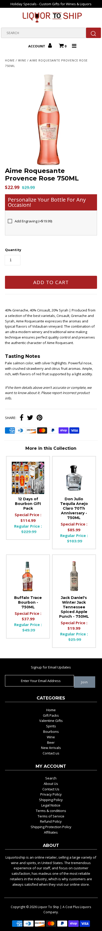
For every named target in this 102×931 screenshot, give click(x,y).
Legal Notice (50, 805)
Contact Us (50, 789)
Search (50, 778)
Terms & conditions (51, 810)
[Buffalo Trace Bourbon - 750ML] (28, 576)
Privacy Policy (51, 794)
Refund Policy (51, 821)
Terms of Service (51, 816)
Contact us (51, 753)
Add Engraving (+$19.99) (33, 221)
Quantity (13, 249)
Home (10, 60)
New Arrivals (51, 747)
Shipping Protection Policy (51, 826)
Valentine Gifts (51, 720)
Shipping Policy (51, 799)
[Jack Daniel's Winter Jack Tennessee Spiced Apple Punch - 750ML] (74, 576)
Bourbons (51, 731)
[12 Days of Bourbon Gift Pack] (28, 478)
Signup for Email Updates (51, 667)
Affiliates (51, 832)
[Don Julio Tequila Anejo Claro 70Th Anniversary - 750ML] (74, 478)
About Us (51, 783)
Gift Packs (51, 715)
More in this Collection (50, 448)
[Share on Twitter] (30, 418)
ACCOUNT (37, 46)
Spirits (51, 726)
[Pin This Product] (39, 418)
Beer (51, 742)
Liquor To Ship (48, 907)
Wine (22, 60)
